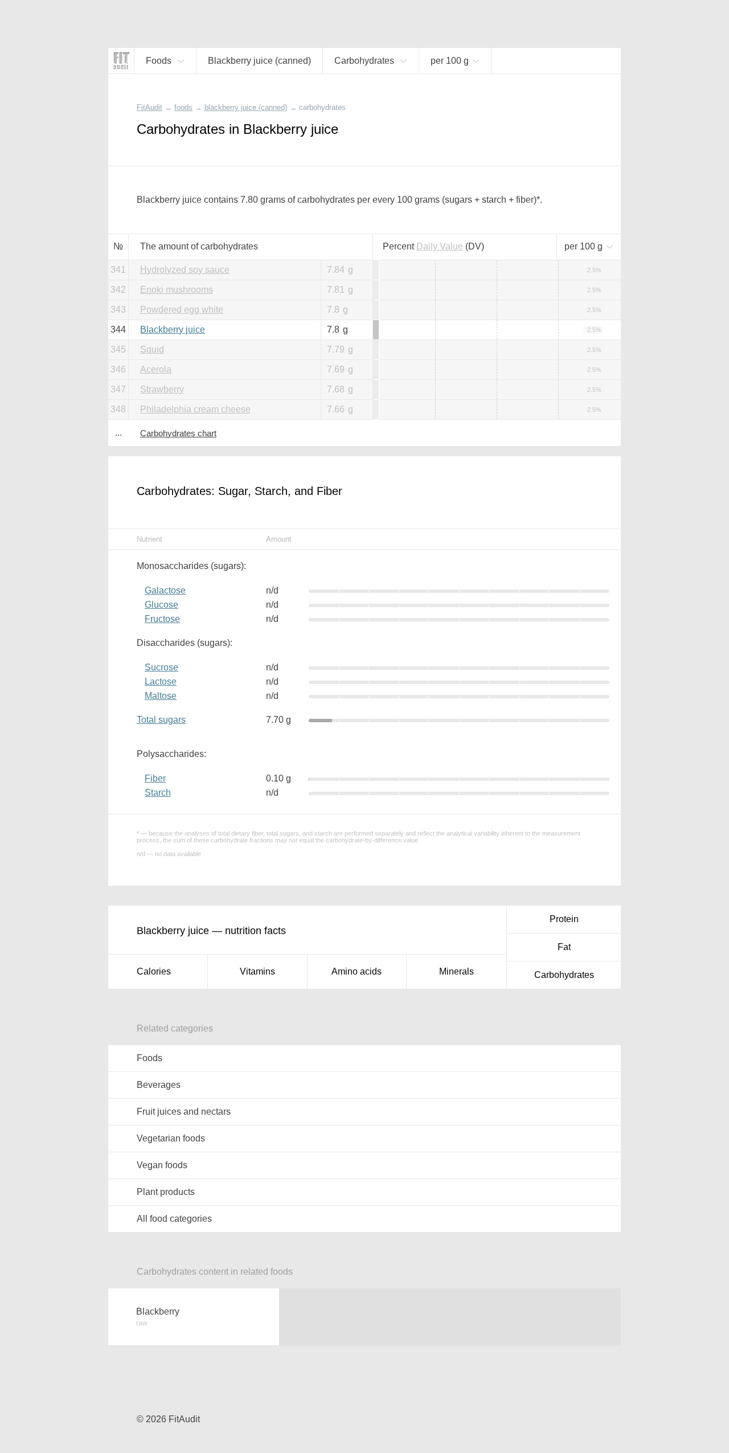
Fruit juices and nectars (184, 1111)
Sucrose (161, 667)
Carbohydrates (564, 975)
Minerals (456, 971)
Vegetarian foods (171, 1138)
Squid (152, 349)
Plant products (166, 1192)
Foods (149, 1058)
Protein (564, 919)
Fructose (162, 619)
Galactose (165, 590)
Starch (158, 792)
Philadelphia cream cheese (195, 409)
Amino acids (356, 971)
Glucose (161, 604)
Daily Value (439, 246)
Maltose (161, 696)
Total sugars (161, 720)
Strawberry (162, 389)
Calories (154, 971)
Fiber (155, 778)
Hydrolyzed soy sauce (185, 270)
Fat (564, 947)
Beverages (159, 1085)
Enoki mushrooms (176, 289)
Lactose (161, 681)
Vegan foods (162, 1165)
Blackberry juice (172, 329)
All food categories (174, 1218)
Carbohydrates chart (178, 433)
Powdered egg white (181, 309)
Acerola (155, 369)
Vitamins (257, 971)
